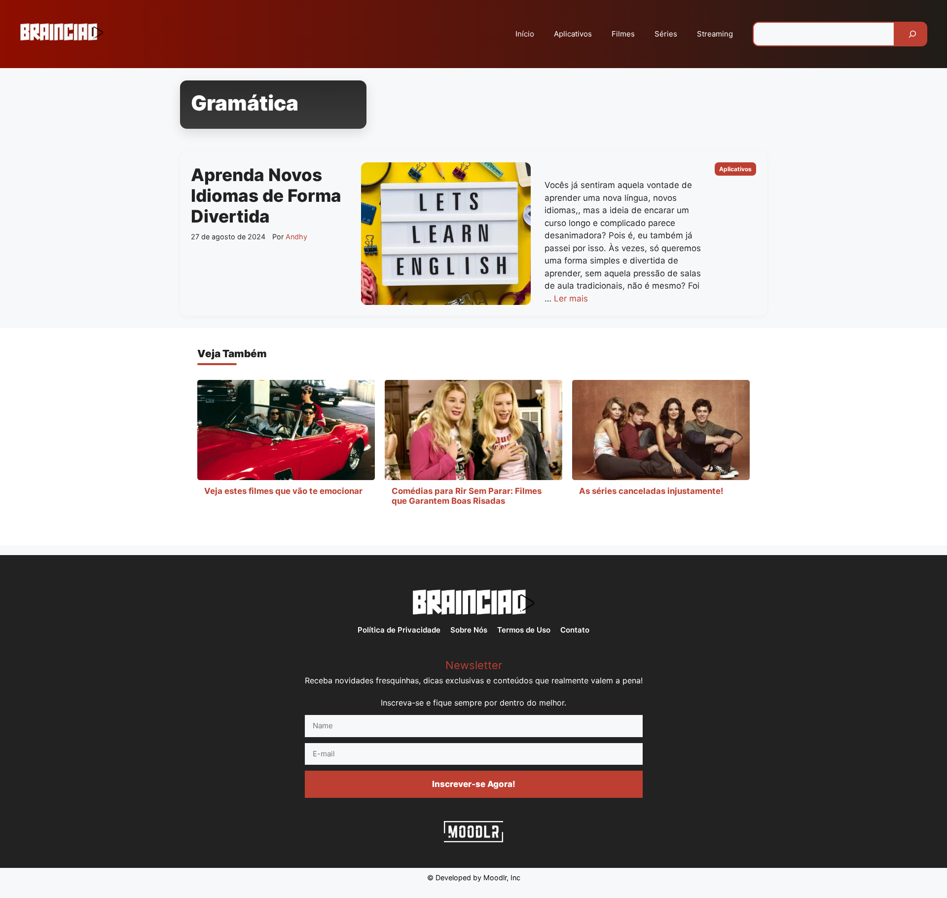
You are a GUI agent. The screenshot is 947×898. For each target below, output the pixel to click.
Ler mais (571, 298)
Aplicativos (573, 33)
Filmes (623, 33)
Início (524, 33)
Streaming (715, 33)
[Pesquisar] (912, 34)
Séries (666, 33)
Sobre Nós (468, 630)
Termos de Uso (523, 630)
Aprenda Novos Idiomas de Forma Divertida (266, 195)
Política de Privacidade (399, 630)
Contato (574, 630)
